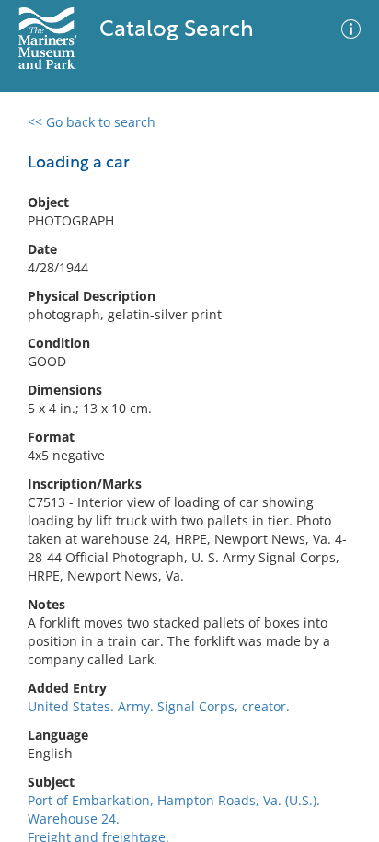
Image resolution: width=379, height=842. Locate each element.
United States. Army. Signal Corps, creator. (159, 706)
